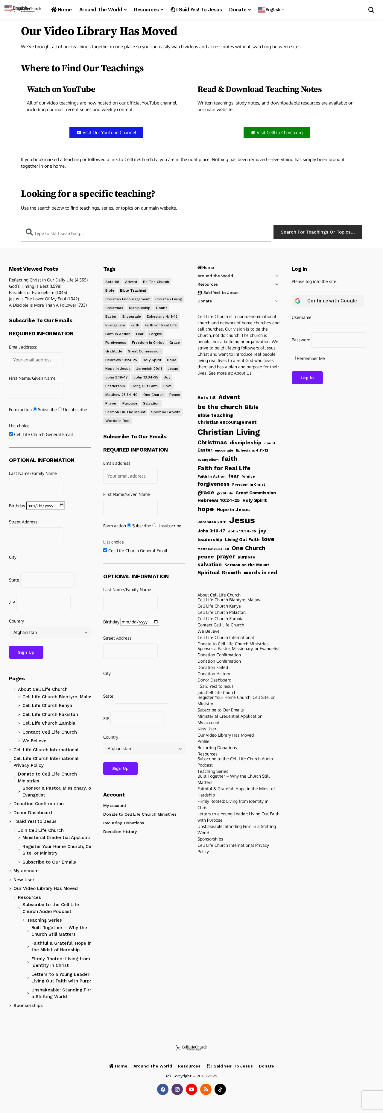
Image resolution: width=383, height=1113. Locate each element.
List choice (19, 425)
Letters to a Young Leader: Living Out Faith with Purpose (64, 978)
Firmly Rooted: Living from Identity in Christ (60, 962)
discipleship (140, 308)
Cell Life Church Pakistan (50, 714)
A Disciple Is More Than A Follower (42, 305)
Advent (131, 282)
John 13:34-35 (145, 377)
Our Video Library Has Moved (45, 888)
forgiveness (115, 342)
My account (26, 870)
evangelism (115, 325)
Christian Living (168, 299)
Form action (20, 409)
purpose (129, 403)
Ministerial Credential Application (59, 837)
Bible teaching (133, 290)
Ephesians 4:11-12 (162, 316)
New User (23, 879)
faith (135, 325)
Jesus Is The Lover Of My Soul (37, 298)
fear (140, 334)
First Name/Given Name (32, 378)
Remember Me (310, 358)
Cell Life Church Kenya (47, 705)
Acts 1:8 (112, 282)
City (12, 557)
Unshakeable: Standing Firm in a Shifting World (65, 993)
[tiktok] (220, 1089)
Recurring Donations (123, 822)
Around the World (215, 275)
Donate (204, 301)
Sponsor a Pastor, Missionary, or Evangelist (57, 791)
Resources (29, 897)
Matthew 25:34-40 (121, 395)
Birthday (17, 505)
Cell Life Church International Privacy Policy (45, 762)
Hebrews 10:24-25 (121, 360)
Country (16, 620)
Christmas (114, 308)
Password (301, 339)
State (14, 579)
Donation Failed (212, 667)
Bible (109, 290)
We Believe (34, 740)
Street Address (23, 521)
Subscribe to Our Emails (49, 862)
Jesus (173, 369)
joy (167, 377)
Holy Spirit (152, 360)
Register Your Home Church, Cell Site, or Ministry (58, 850)
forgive (155, 334)
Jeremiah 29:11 (149, 369)
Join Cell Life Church (41, 830)
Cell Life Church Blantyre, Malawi (58, 696)
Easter (111, 316)
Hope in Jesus (117, 369)
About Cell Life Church (43, 689)
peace (174, 395)
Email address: (23, 346)
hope (171, 360)
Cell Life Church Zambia (48, 723)
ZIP (12, 602)
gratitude (113, 351)
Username (301, 317)
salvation (151, 403)
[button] (271, 9)
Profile (203, 741)
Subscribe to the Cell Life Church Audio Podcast (50, 908)
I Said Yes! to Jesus (35, 821)
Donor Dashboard (32, 812)
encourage (131, 316)
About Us (243, 372)
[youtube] (191, 1089)
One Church (153, 395)
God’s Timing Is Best (28, 286)
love (167, 386)
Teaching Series (44, 920)
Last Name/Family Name (33, 473)
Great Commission (144, 351)
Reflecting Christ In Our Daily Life (41, 279)
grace (174, 342)
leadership (115, 386)
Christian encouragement (127, 299)
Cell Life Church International (45, 749)
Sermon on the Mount (125, 412)
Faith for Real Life (161, 325)
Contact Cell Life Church (49, 732)
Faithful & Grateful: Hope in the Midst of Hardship (61, 947)
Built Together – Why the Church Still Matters (59, 931)
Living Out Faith (144, 386)
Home (208, 267)
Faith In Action (117, 334)
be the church (156, 282)
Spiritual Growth (165, 412)
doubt (161, 308)
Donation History (119, 831)
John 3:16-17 (116, 377)
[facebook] (162, 1089)
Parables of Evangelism (31, 292)
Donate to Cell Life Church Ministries (47, 777)
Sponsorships (28, 1005)
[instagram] (177, 1089)
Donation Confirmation (38, 803)
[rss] (206, 1089)
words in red (117, 421)
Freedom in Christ (148, 342)
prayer (111, 403)
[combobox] (146, 233)
